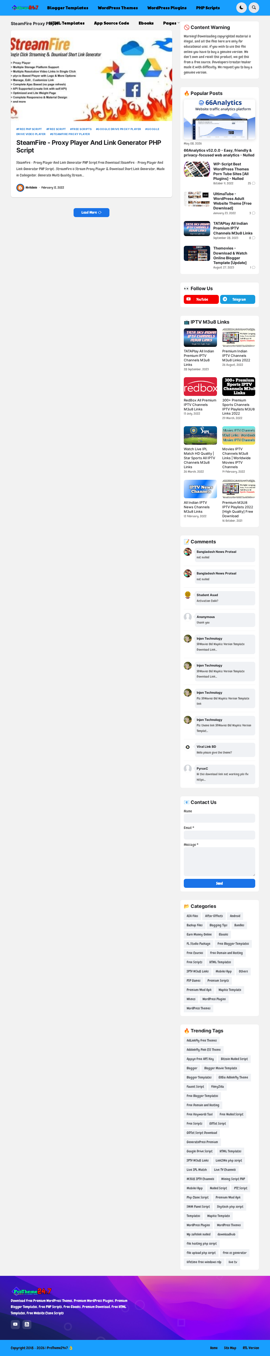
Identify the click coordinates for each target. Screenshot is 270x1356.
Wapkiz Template (230, 990)
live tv (233, 1262)
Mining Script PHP (233, 1179)
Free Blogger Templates (233, 943)
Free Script (57, 129)
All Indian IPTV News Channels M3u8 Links (197, 507)
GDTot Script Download (202, 1132)
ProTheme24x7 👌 (60, 1347)
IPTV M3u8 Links (198, 971)
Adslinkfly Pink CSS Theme (204, 1049)
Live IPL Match (197, 1169)
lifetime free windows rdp (204, 1262)
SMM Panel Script (198, 1206)
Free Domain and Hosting (226, 953)
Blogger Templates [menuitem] (67, 7)
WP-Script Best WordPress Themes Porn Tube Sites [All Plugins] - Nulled (231, 171)
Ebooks (223, 934)
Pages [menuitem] (169, 23)
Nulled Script (218, 1188)
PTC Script (240, 1188)
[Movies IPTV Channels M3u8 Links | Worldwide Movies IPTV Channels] (238, 435)
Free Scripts (82, 129)
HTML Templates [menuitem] (67, 23)
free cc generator (235, 1252)
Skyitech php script (230, 1206)
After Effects (214, 916)
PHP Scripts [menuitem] (208, 7)
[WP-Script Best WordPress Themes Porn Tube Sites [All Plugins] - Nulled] (197, 169)
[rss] (26, 1324)
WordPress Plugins (214, 999)
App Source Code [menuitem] (111, 23)
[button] (241, 7)
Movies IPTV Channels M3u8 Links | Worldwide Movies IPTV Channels (236, 458)
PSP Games (193, 980)
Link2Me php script (229, 1160)
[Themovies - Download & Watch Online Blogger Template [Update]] (197, 253)
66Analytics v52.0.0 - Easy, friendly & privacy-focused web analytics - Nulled (219, 152)
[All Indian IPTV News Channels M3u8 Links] (200, 489)
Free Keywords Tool (200, 1114)
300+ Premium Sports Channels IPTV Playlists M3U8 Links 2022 (238, 407)
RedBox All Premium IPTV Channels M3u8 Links (200, 404)
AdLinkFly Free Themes (202, 1040)
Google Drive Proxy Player (119, 129)
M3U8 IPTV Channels (200, 1179)
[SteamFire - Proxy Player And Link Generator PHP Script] (91, 75)
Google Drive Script (200, 1151)
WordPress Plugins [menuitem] (167, 7)
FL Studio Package (198, 943)
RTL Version (251, 1347)
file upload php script (201, 1252)
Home (214, 1347)
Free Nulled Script (231, 1114)
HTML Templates (220, 962)
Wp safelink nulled (198, 1234)
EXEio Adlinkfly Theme (233, 1077)
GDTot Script (217, 1123)
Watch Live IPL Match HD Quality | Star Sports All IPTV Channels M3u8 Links (199, 458)
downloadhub (226, 1234)
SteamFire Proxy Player (71, 134)
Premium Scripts (218, 980)
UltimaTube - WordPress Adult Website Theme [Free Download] (232, 200)
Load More (89, 212)
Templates (193, 1216)
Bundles (239, 925)
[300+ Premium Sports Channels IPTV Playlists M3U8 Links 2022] (238, 386)
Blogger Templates (199, 1077)
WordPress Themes (198, 1008)
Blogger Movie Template (220, 1068)
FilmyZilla (217, 1086)
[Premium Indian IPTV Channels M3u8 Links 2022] (238, 337)
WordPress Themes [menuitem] (118, 7)
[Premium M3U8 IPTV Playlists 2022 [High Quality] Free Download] (238, 489)
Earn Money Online (199, 934)
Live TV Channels (225, 1169)
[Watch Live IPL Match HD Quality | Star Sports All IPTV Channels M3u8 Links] (200, 435)
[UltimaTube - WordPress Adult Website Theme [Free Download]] (197, 198)
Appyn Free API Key (200, 1059)
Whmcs (191, 999)
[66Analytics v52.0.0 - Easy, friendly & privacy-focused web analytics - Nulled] (219, 119)
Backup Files (194, 925)
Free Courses (195, 953)
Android (235, 916)
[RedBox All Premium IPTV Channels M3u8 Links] (200, 386)
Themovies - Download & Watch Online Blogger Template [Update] (230, 255)
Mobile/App (224, 971)
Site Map (230, 1347)
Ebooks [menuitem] (146, 23)
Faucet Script (195, 1086)
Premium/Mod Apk (199, 990)
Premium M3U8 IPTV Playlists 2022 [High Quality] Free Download (237, 509)
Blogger (192, 1068)
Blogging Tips (218, 925)
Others (243, 971)
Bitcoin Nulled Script (234, 1059)
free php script (30, 129)
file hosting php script (202, 1243)
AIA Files (192, 916)
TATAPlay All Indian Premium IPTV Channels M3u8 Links (233, 228)
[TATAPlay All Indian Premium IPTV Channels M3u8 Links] (197, 228)
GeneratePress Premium (202, 1142)
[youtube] (15, 1324)
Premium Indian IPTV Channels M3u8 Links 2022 (236, 355)
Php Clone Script (198, 1197)
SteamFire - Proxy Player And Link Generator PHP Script (88, 146)
